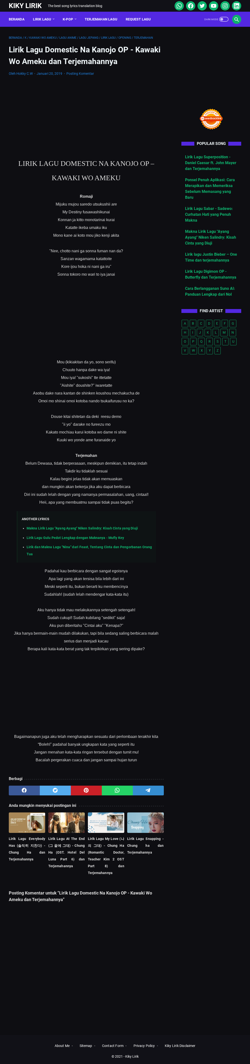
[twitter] (201, 5)
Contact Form (113, 1046)
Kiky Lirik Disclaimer (180, 1046)
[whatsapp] (178, 5)
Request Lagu (138, 19)
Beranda (16, 19)
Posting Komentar (80, 73)
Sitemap (86, 1046)
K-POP (68, 19)
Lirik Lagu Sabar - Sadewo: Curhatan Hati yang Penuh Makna (209, 214)
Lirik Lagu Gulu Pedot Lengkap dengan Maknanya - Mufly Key (75, 538)
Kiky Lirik (25, 6)
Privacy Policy (144, 1046)
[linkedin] (236, 5)
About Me (62, 1046)
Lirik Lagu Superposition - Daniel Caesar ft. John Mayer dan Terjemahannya (210, 163)
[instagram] (224, 5)
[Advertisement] (86, 116)
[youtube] (213, 5)
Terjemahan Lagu (101, 19)
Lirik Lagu (42, 19)
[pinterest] (86, 790)
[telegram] (148, 790)
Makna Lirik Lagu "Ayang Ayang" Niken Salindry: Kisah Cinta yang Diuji (82, 528)
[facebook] (190, 5)
